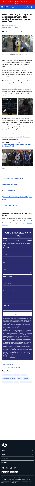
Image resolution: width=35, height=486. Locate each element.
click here (12, 357)
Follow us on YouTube (10, 205)
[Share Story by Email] (18, 31)
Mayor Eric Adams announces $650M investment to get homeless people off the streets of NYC (16, 144)
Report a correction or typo (8, 364)
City (4, 262)
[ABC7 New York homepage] (6, 7)
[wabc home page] (4, 445)
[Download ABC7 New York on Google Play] (14, 472)
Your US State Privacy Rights (7, 479)
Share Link (6, 305)
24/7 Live (12, 7)
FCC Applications (15, 481)
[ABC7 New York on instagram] (11, 468)
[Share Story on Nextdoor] (14, 31)
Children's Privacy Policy (24, 477)
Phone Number (7, 276)
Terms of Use (18, 479)
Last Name (6, 254)
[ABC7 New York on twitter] (7, 468)
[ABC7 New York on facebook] (3, 468)
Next (17, 314)
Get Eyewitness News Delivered (13, 178)
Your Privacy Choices (13, 477)
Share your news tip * (9, 291)
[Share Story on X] (6, 31)
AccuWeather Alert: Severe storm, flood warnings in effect (17, 2)
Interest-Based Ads (26, 479)
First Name (6, 247)
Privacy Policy (4, 477)
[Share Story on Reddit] (10, 31)
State (4, 269)
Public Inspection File (6, 481)
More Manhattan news (10, 184)
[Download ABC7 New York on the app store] (5, 472)
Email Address (7, 283)
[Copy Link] (21, 31)
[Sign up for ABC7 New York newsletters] (14, 468)
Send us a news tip (9, 191)
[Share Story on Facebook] (3, 31)
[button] (2, 7)
